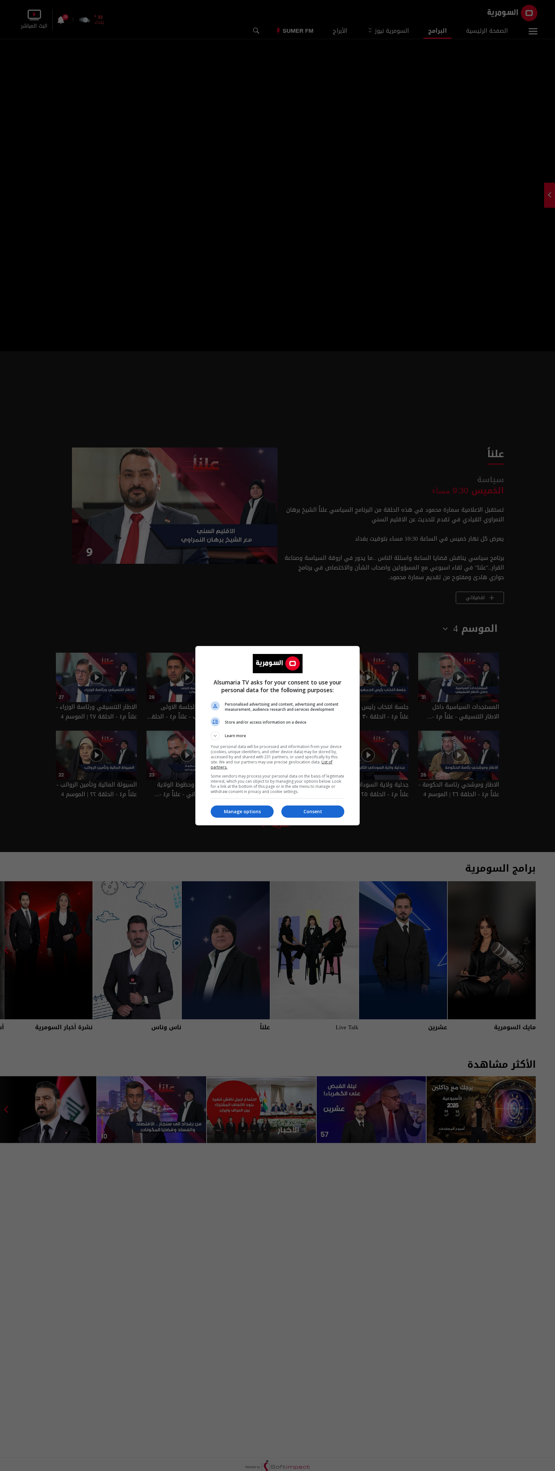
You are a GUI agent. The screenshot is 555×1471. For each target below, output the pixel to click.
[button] (277, 735)
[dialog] (277, 735)
